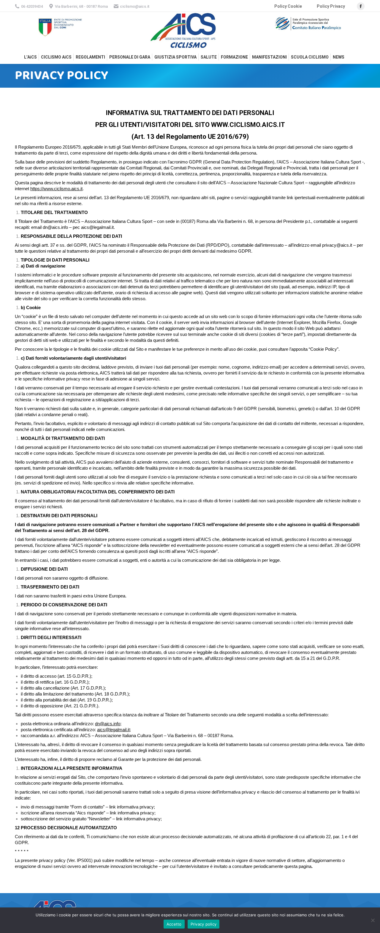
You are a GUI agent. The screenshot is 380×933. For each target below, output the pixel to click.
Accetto (174, 924)
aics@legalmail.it (113, 729)
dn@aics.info (107, 723)
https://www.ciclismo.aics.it (56, 188)
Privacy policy (204, 924)
